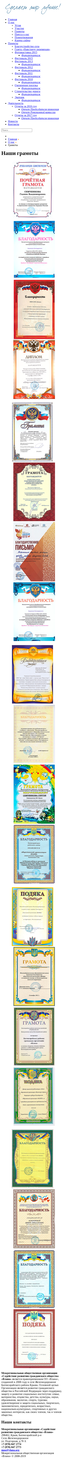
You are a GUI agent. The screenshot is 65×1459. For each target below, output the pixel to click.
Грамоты (19, 31)
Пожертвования (24, 37)
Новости (13, 121)
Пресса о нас (22, 34)
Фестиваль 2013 (24, 61)
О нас (11, 22)
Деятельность (15, 103)
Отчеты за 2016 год (26, 106)
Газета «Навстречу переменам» (32, 49)
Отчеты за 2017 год (26, 115)
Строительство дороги (27, 91)
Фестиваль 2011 (24, 73)
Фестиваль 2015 (24, 58)
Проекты (13, 43)
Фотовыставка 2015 (26, 52)
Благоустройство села (27, 46)
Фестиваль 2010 (24, 79)
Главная (12, 19)
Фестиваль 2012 (24, 67)
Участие (19, 28)
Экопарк (19, 97)
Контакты (13, 124)
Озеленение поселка (26, 85)
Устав (18, 25)
